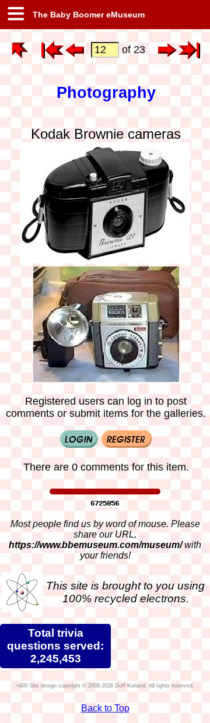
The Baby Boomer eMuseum (87, 14)
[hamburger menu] (15, 14)
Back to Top (105, 708)
